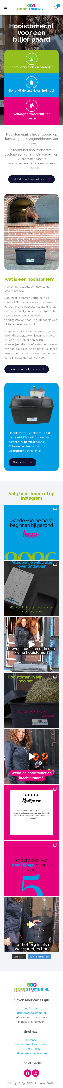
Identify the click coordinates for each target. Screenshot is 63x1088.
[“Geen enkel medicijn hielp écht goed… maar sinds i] (31, 812)
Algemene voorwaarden (31, 1053)
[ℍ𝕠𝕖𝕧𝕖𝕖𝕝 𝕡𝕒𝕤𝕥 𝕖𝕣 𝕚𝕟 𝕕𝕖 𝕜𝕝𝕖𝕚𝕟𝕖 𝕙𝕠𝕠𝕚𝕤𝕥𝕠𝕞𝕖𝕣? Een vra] (31, 644)
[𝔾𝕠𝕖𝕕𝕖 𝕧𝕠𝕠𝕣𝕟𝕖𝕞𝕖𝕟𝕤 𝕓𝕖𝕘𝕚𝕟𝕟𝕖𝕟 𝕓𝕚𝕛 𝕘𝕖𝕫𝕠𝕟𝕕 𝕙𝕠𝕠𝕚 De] (31, 532)
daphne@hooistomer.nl (31, 1012)
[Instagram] (35, 1073)
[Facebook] (27, 1073)
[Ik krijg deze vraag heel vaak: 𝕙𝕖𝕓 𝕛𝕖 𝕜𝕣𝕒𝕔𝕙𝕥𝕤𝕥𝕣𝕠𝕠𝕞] (31, 756)
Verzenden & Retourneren (31, 1044)
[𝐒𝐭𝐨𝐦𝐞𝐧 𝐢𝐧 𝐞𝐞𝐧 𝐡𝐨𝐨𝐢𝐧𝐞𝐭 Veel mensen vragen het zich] (31, 700)
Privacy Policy (31, 1048)
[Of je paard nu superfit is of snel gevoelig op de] (31, 868)
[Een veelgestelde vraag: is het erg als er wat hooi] (31, 924)
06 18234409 (32, 1008)
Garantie (31, 1040)
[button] (5, 7)
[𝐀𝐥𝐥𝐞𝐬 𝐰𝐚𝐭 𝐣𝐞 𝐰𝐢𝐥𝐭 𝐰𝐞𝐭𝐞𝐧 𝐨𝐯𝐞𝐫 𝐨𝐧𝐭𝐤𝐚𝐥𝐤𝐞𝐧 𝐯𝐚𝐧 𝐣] (31, 588)
